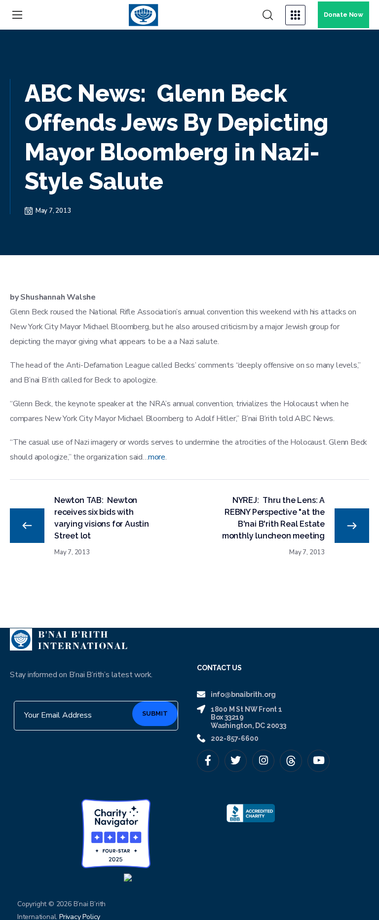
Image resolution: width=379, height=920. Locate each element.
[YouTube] (318, 761)
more (156, 457)
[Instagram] (263, 761)
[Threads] (291, 761)
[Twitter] (236, 761)
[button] (268, 15)
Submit (155, 713)
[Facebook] (208, 761)
